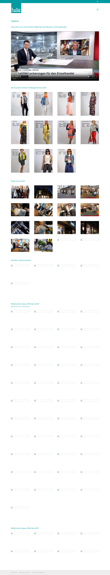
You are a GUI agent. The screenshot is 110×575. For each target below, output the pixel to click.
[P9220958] (66, 472)
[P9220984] (66, 490)
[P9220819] (43, 401)
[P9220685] (66, 329)
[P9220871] (90, 419)
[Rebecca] (66, 115)
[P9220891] (66, 436)
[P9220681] (43, 329)
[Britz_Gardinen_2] (66, 266)
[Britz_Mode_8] (20, 233)
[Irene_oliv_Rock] (20, 172)
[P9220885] (20, 436)
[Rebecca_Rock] (66, 172)
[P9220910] (90, 436)
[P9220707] (43, 347)
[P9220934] (43, 454)
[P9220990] (90, 490)
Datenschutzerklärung (38, 572)
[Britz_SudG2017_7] (43, 534)
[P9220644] (43, 312)
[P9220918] (20, 454)
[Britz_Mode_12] (20, 216)
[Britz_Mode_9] (90, 216)
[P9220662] (90, 312)
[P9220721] (90, 347)
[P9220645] (66, 312)
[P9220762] (90, 365)
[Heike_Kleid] (20, 143)
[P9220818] (20, 401)
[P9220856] (66, 419)
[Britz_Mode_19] (20, 251)
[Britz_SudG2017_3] (43, 551)
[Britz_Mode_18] (66, 240)
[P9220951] (20, 472)
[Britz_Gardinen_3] (90, 266)
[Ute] (43, 115)
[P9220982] (20, 490)
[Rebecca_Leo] (43, 172)
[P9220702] (20, 347)
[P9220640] (20, 312)
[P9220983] (43, 490)
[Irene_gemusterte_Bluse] (90, 143)
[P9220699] (90, 329)
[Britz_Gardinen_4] (20, 284)
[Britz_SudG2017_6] (66, 534)
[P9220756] (66, 365)
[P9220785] (20, 383)
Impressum (14, 572)
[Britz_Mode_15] (43, 233)
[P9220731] (20, 365)
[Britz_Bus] (20, 266)
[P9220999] (20, 508)
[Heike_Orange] (66, 143)
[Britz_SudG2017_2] (66, 551)
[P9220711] (66, 347)
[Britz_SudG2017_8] (20, 534)
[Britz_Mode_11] (43, 216)
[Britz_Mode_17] (90, 240)
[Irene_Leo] (20, 115)
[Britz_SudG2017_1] (90, 551)
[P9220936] (66, 454)
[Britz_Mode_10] (66, 216)
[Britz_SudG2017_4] (20, 551)
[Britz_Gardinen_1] (43, 266)
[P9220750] (43, 365)
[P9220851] (43, 419)
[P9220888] (43, 436)
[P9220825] (66, 401)
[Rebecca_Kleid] (90, 115)
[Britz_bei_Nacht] (43, 198)
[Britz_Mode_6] (90, 198)
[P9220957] (43, 472)
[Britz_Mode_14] (66, 233)
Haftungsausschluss (24, 572)
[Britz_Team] (20, 198)
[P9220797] (66, 383)
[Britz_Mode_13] (90, 233)
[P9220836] (90, 401)
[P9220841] (20, 419)
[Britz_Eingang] (66, 198)
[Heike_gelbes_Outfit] (43, 143)
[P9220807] (90, 383)
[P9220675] (20, 329)
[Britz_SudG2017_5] (90, 534)
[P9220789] (43, 383)
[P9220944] (90, 454)
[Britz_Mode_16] (43, 251)
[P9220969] (90, 472)
